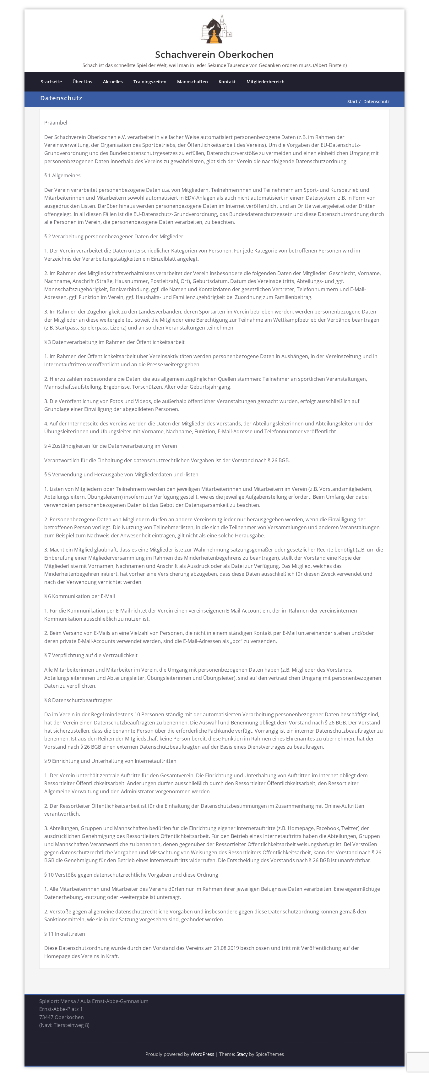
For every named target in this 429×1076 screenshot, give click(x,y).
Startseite (51, 82)
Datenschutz (376, 101)
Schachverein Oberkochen (214, 54)
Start (352, 101)
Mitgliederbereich (266, 82)
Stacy (242, 1054)
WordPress (202, 1054)
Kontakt (227, 82)
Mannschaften (192, 82)
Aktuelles (113, 82)
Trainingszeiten (149, 82)
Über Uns (82, 82)
